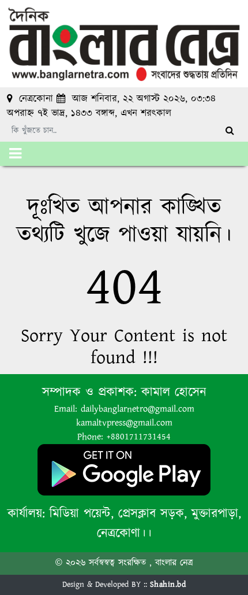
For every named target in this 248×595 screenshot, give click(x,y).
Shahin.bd (168, 584)
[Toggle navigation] (15, 153)
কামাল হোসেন (173, 392)
